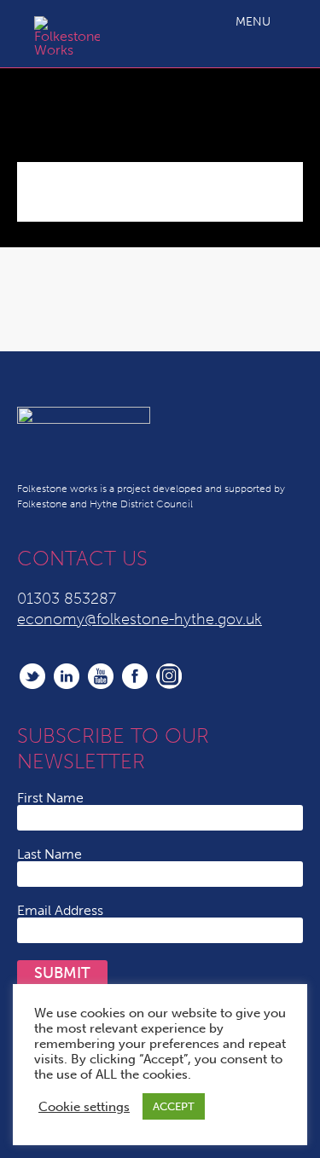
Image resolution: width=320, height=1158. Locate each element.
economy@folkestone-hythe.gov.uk (139, 619)
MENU (253, 21)
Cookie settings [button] (84, 1107)
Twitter (32, 676)
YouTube (100, 676)
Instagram (169, 676)
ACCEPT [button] (174, 1106)
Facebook (135, 676)
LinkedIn (66, 676)
